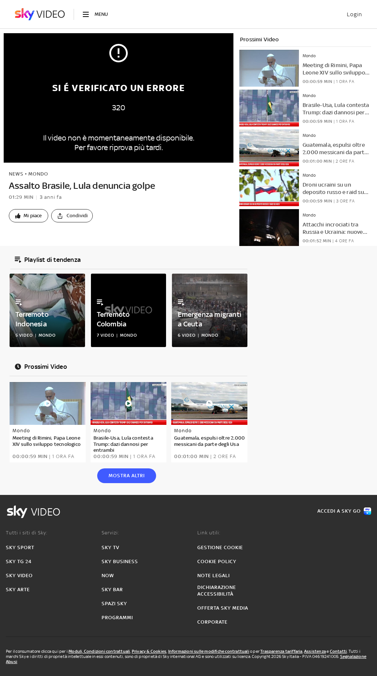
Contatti (338, 651)
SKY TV (110, 547)
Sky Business (120, 561)
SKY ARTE (18, 589)
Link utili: (209, 532)
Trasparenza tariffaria (281, 651)
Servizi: (110, 532)
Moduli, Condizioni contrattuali (99, 651)
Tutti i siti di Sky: (26, 532)
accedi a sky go (339, 511)
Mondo (38, 174)
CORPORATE (212, 622)
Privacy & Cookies (149, 651)
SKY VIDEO (19, 575)
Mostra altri (127, 475)
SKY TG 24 (19, 561)
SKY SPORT (20, 547)
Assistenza (315, 651)
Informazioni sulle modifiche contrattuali (208, 651)
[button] (28, 215)
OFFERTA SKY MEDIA (222, 608)
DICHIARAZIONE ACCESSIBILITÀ (216, 591)
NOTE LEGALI (213, 575)
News (16, 174)
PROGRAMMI (117, 617)
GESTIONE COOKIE (220, 547)
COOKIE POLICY (216, 561)
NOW (108, 575)
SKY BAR (112, 589)
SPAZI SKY (114, 603)
